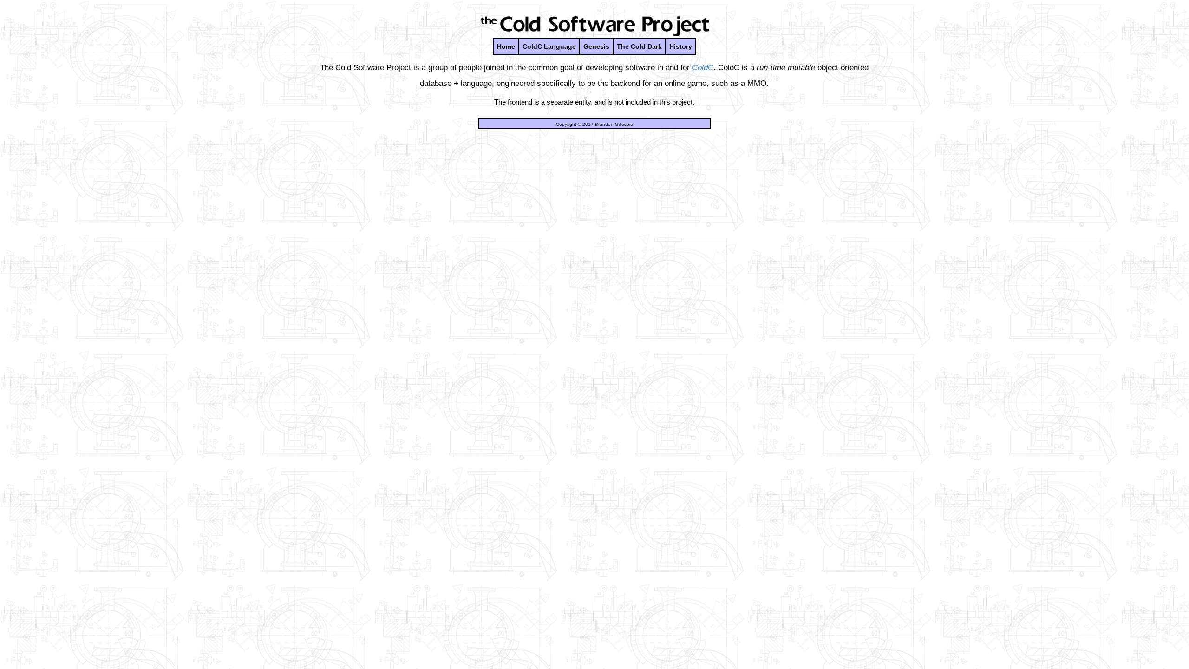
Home (506, 46)
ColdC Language (549, 46)
